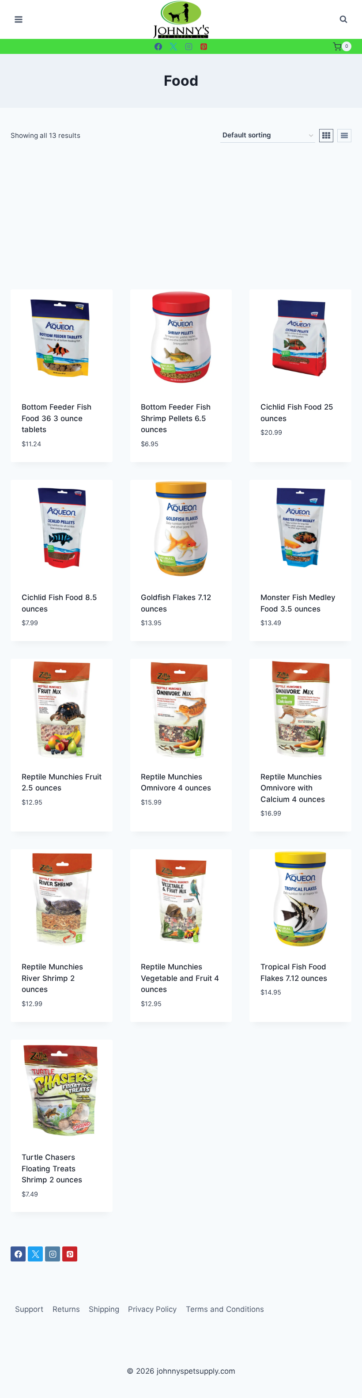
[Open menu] (19, 20)
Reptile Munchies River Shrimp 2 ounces (52, 978)
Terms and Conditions (225, 1309)
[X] (173, 46)
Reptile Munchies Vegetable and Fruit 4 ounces (180, 978)
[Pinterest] (203, 46)
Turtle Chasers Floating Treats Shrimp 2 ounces (52, 1168)
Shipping (104, 1309)
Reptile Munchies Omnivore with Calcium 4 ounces (292, 788)
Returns (66, 1309)
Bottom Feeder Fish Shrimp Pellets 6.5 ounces (176, 418)
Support (29, 1309)
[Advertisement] (181, 223)
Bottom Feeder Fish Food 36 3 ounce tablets (56, 418)
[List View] (344, 135)
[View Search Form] (343, 19)
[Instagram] (188, 46)
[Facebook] (158, 46)
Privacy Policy (152, 1309)
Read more (279, 459)
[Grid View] (326, 135)
